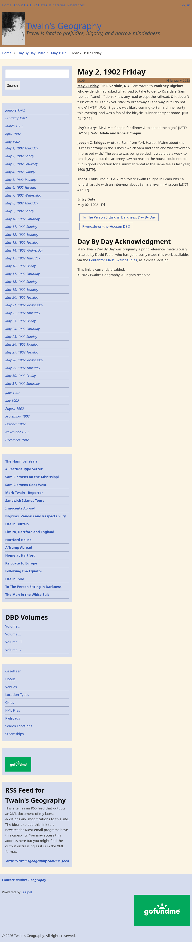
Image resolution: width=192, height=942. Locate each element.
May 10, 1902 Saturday (22, 219)
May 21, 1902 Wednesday (24, 305)
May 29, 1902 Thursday (22, 368)
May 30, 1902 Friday (20, 375)
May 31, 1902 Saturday (22, 383)
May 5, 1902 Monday (20, 179)
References (76, 5)
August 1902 (14, 408)
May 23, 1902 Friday (20, 321)
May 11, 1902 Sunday (21, 226)
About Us (20, 5)
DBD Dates (38, 5)
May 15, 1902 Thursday (22, 258)
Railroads (12, 718)
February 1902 (16, 118)
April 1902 (13, 134)
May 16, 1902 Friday (20, 266)
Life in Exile (14, 579)
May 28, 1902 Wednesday (24, 360)
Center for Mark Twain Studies (113, 260)
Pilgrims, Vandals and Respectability (35, 516)
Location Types (17, 694)
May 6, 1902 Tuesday (20, 187)
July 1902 (12, 400)
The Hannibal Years (21, 461)
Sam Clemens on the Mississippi (32, 477)
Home (6, 5)
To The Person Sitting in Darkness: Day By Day (119, 217)
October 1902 (15, 424)
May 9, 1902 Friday (19, 211)
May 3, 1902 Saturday (21, 164)
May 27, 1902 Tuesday (21, 352)
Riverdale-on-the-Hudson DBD (106, 226)
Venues (11, 687)
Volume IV (13, 649)
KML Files (12, 710)
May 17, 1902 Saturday (22, 273)
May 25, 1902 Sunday (21, 336)
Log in (185, 5)
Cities (9, 702)
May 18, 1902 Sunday (21, 281)
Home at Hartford (20, 555)
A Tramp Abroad (18, 547)
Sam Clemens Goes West (25, 484)
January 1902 (15, 110)
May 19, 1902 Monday (21, 289)
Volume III (13, 642)
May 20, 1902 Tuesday (21, 297)
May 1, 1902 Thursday (21, 148)
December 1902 (17, 440)
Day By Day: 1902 (31, 53)
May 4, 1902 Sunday (20, 172)
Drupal (26, 892)
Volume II (13, 634)
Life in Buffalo (17, 524)
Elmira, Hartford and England (29, 532)
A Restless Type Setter (24, 469)
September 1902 (17, 416)
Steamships (14, 734)
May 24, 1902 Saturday (22, 328)
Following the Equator (23, 571)
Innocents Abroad (20, 508)
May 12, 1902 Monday (21, 234)
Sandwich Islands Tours (24, 500)
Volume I (12, 626)
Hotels (10, 679)
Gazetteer (13, 671)
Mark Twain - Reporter (24, 492)
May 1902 (58, 53)
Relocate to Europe (21, 563)
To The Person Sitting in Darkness (33, 586)
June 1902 (12, 392)
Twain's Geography (63, 26)
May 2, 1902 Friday (19, 156)
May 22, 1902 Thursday (22, 313)
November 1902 (17, 432)
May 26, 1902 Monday (21, 344)
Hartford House (18, 539)
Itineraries (57, 5)
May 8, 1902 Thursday (21, 203)
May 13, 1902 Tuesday (21, 242)
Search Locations (18, 726)
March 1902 (14, 126)
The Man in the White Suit (27, 594)
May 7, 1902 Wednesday (23, 195)
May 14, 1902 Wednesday (24, 250)
